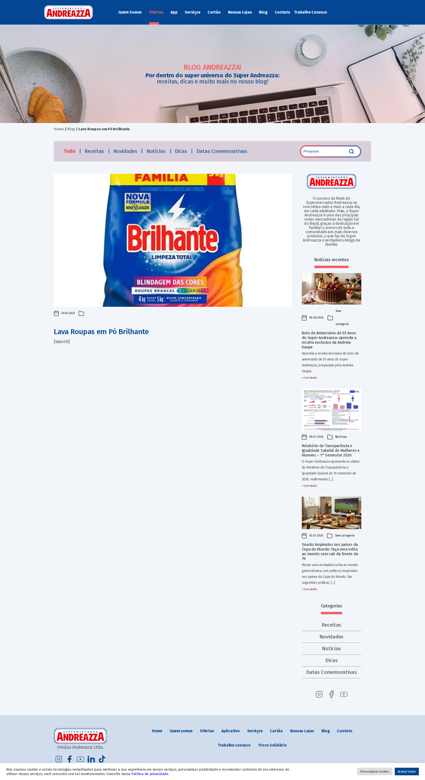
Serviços (192, 12)
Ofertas (156, 12)
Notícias (157, 151)
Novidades (125, 151)
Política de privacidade (149, 774)
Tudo (70, 151)
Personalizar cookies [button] (374, 771)
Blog (263, 12)
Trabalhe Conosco (310, 12)
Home (59, 129)
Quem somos (181, 731)
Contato (282, 12)
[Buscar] (351, 151)
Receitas (95, 151)
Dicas (181, 151)
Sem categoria (345, 535)
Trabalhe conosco (234, 745)
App (173, 12)
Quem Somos (130, 12)
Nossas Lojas (240, 12)
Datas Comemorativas (222, 151)
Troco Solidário (272, 745)
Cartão (214, 12)
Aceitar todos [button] (407, 771)
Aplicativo (230, 731)
